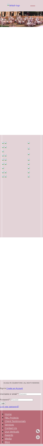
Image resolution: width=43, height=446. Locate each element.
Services (9, 424)
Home (8, 414)
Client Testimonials (15, 421)
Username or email (9, 394)
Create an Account (14, 388)
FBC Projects (12, 417)
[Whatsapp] (38, 437)
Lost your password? (9, 406)
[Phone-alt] (38, 431)
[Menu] (33, 6)
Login (3, 403)
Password (5, 399)
